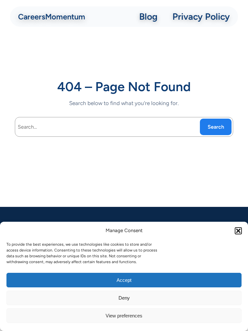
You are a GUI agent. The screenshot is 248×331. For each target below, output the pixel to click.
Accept (124, 280)
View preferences (124, 315)
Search (216, 127)
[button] (238, 231)
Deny (124, 298)
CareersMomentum (51, 16)
